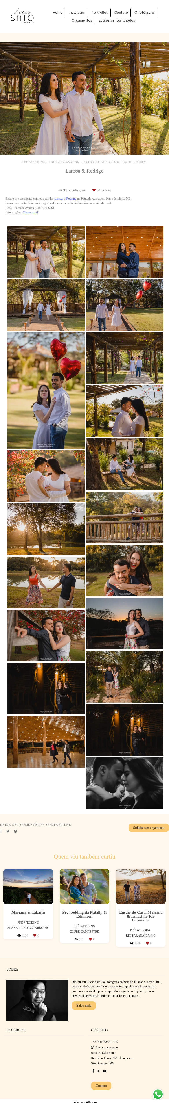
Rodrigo (71, 198)
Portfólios (99, 12)
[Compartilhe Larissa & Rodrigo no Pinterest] (15, 831)
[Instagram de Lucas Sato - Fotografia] (98, 1071)
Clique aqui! (30, 212)
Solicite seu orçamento (148, 828)
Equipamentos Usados (117, 20)
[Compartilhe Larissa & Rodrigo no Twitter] (7, 831)
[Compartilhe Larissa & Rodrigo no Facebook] (1, 831)
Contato (121, 12)
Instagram (77, 12)
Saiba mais (83, 1005)
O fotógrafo (144, 12)
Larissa (58, 198)
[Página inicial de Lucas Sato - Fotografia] (27, 16)
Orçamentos (82, 20)
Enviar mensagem (107, 1047)
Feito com (84, 1102)
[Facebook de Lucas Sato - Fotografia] (93, 1071)
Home (57, 12)
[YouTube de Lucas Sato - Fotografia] (105, 1071)
